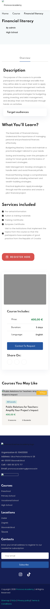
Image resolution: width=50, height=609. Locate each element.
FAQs (13, 600)
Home (5, 13)
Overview (25, 58)
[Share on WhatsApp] (24, 362)
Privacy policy (24, 600)
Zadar (4, 518)
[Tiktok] (29, 574)
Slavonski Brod (8, 527)
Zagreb (4, 522)
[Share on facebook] (9, 362)
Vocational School (10, 500)
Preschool (6, 491)
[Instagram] (20, 574)
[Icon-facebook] (4, 574)
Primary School (8, 495)
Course (16, 13)
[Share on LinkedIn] (16, 362)
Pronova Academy (25, 589)
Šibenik (4, 531)
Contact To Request (25, 346)
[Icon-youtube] (37, 574)
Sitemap (5, 600)
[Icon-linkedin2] (12, 574)
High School (12, 32)
